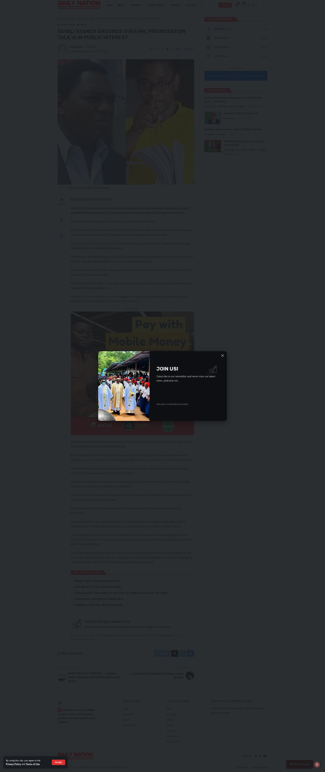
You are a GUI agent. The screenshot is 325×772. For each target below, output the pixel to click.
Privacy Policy (13, 764)
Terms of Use (33, 764)
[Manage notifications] (317, 764)
